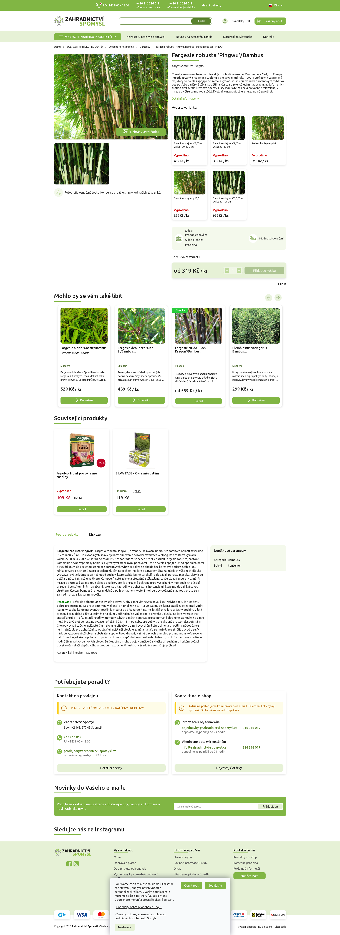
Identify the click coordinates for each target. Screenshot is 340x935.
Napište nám (249, 876)
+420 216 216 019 (147, 3)
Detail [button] (198, 401)
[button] (84, 387)
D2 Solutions (265, 926)
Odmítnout (191, 885)
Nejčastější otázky (229, 768)
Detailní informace (184, 98)
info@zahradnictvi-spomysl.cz (204, 747)
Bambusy (234, 559)
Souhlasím (215, 885)
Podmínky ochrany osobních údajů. (139, 907)
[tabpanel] (81, 471)
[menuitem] (87, 36)
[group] (84, 355)
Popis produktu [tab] (67, 534)
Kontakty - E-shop (245, 857)
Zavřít (180, 284)
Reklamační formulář (246, 868)
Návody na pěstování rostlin (192, 874)
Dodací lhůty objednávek (130, 868)
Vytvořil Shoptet (247, 926)
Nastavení (124, 927)
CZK (276, 5)
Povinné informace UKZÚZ (191, 862)
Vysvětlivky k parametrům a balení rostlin (136, 876)
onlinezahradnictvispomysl (69, 863)
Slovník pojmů (183, 857)
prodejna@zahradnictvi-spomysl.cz (90, 751)
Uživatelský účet (240, 21)
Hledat (201, 21)
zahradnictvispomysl (76, 863)
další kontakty (211, 5)
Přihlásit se (270, 806)
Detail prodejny (111, 768)
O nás (117, 857)
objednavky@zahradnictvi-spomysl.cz (209, 727)
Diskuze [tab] (95, 534)
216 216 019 (72, 737)
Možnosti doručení (271, 238)
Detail (81, 509)
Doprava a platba (125, 862)
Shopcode (280, 926)
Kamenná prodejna (245, 862)
